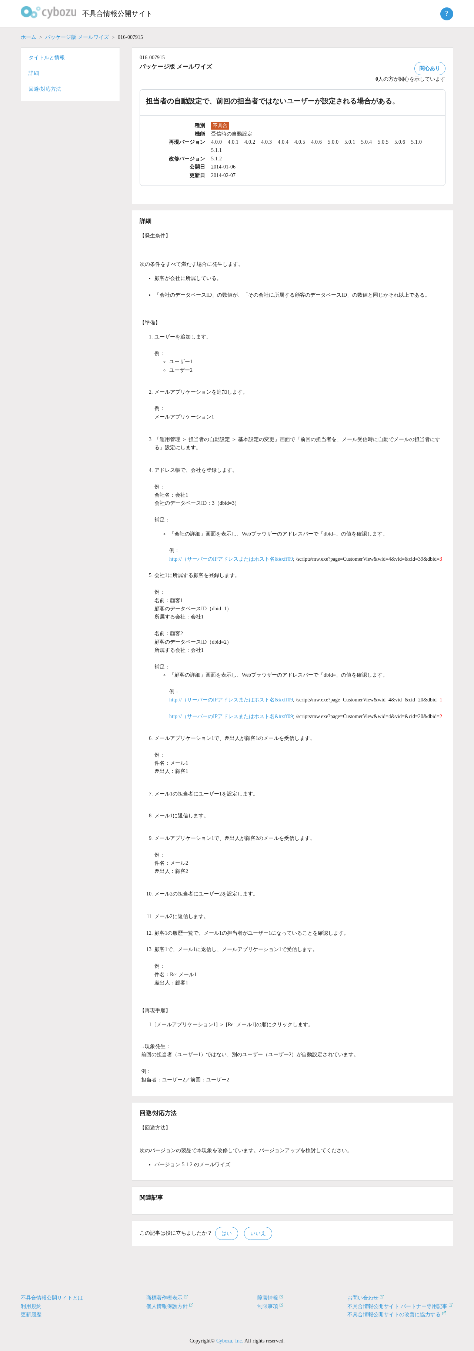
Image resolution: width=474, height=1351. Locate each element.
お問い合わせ (362, 1298)
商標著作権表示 (164, 1298)
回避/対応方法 (45, 89)
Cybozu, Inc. (229, 1341)
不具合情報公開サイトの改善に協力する (394, 1314)
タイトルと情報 (47, 57)
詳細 (34, 73)
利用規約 (31, 1306)
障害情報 (267, 1298)
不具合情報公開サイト (117, 13)
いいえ (258, 1233)
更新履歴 (31, 1314)
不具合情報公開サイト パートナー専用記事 (397, 1306)
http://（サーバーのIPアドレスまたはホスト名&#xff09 (231, 559)
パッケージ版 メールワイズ (77, 37)
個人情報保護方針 (167, 1306)
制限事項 (267, 1306)
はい (226, 1233)
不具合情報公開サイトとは (52, 1298)
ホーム (28, 37)
